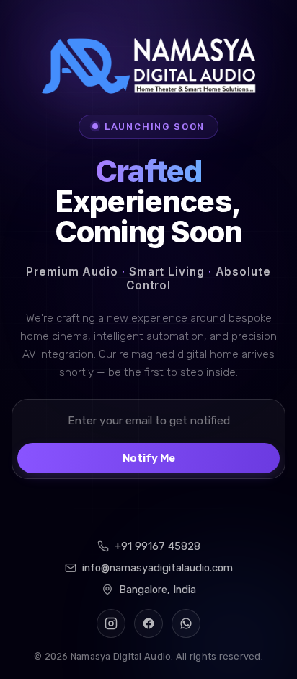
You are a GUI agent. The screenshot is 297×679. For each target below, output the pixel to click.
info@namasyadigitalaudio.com (157, 567)
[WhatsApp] (186, 623)
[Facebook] (148, 623)
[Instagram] (111, 623)
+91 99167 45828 (157, 546)
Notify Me (149, 458)
